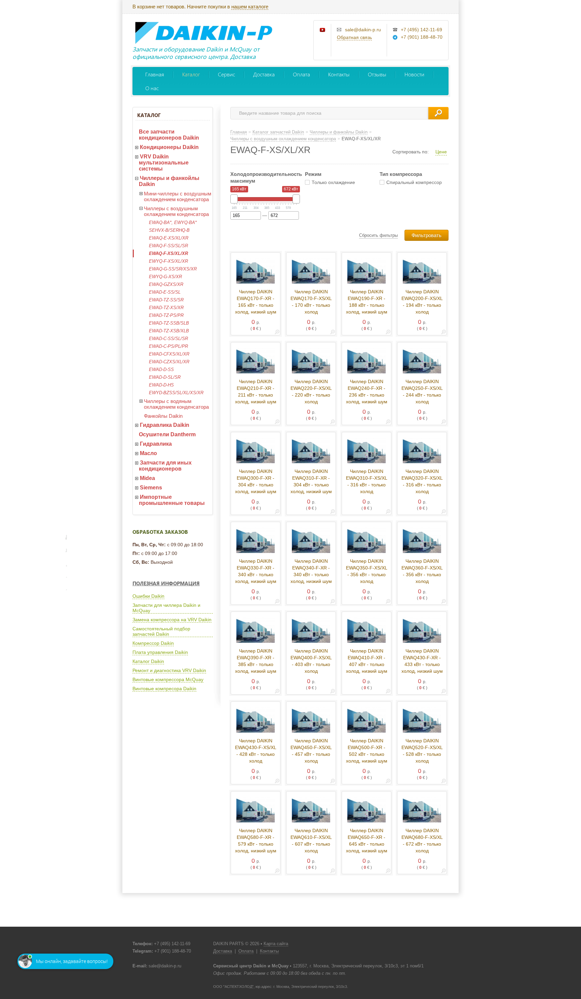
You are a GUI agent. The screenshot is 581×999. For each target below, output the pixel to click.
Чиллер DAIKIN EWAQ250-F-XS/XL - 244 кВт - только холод (422, 391)
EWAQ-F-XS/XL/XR (168, 253)
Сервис (226, 74)
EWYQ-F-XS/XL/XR (168, 261)
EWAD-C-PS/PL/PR (168, 346)
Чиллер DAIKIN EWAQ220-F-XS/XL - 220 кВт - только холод (311, 391)
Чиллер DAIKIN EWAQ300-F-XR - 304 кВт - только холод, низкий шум (255, 481)
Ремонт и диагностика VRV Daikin (169, 670)
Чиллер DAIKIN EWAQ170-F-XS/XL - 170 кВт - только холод (311, 301)
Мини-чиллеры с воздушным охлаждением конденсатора (177, 196)
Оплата (301, 74)
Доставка (264, 74)
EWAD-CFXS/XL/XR (169, 354)
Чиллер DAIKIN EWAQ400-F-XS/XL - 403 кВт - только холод (311, 661)
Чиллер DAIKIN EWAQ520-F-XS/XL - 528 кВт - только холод (422, 751)
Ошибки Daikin (148, 596)
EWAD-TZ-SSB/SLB (169, 323)
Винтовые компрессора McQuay (167, 679)
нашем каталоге (249, 6)
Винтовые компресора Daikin (164, 688)
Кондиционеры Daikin (169, 147)
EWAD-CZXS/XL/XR (169, 361)
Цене (441, 151)
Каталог (191, 74)
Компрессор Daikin (153, 643)
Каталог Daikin (148, 661)
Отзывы (377, 74)
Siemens (151, 487)
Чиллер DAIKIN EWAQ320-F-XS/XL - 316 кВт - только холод (422, 481)
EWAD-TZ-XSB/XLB (169, 330)
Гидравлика (156, 444)
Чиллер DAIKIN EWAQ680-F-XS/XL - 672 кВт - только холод (422, 840)
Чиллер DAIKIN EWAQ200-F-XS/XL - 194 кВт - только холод (422, 301)
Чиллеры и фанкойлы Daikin (169, 181)
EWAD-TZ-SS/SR (166, 299)
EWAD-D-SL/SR (165, 377)
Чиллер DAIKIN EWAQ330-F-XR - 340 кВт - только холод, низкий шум (255, 571)
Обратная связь (354, 37)
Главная (154, 74)
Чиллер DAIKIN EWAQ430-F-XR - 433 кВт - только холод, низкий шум (422, 661)
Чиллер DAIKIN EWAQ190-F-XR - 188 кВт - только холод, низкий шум (366, 301)
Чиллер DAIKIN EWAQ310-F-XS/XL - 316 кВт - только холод (366, 481)
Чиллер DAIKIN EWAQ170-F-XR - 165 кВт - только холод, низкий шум (255, 301)
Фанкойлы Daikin (163, 416)
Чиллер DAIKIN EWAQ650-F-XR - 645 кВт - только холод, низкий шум (366, 840)
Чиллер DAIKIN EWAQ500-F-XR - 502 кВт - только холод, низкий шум (366, 751)
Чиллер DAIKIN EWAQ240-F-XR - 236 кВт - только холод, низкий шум (366, 391)
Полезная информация (166, 583)
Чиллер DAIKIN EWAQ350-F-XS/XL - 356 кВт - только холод (366, 571)
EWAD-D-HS (161, 384)
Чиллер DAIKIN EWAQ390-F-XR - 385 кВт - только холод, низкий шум (255, 661)
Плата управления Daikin (160, 652)
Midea (147, 478)
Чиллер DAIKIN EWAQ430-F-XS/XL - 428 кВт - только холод (255, 751)
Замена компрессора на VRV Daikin (171, 619)
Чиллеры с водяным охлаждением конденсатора (176, 404)
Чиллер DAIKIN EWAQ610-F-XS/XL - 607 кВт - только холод (311, 840)
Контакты (339, 74)
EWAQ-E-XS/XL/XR (168, 237)
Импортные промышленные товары (172, 500)
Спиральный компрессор (414, 182)
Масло (148, 453)
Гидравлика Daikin (164, 425)
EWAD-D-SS (161, 369)
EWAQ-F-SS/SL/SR (168, 245)
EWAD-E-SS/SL (165, 292)
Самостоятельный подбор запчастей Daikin (161, 631)
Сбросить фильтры (378, 235)
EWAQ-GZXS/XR (166, 284)
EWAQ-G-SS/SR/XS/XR (173, 268)
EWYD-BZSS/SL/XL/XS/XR (176, 392)
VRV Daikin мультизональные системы (164, 163)
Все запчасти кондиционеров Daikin (169, 135)
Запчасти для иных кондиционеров (165, 466)
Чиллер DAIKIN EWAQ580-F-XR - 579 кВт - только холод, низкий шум (255, 840)
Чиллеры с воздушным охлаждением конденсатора (176, 211)
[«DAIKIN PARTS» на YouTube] (323, 30)
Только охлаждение (333, 182)
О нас (152, 87)
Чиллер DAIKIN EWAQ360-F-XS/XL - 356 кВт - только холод (422, 571)
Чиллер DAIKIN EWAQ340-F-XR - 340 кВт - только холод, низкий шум (311, 571)
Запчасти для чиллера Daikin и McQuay (166, 607)
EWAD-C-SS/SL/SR (168, 338)
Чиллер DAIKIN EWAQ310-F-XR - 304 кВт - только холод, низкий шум (311, 481)
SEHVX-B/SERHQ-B (169, 230)
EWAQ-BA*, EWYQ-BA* (173, 222)
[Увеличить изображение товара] (277, 333)
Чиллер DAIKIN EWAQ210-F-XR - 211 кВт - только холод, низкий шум (255, 391)
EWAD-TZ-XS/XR (166, 307)
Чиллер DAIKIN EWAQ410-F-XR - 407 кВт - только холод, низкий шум (366, 661)
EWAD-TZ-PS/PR (166, 315)
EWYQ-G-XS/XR (165, 276)
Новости (414, 74)
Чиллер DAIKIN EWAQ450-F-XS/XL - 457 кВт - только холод (311, 751)
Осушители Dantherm (167, 434)
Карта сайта (276, 943)
